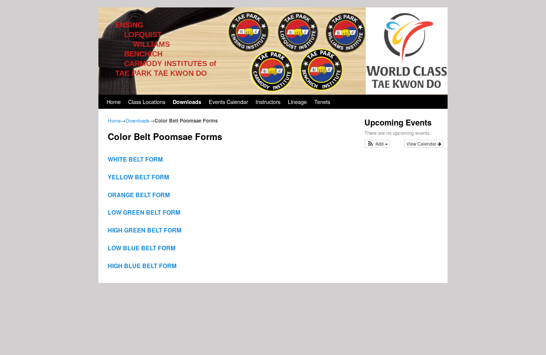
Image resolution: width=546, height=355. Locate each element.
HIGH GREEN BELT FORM (144, 230)
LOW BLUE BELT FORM (141, 248)
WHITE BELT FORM (135, 159)
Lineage (297, 101)
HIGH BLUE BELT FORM (142, 265)
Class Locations (146, 101)
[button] (377, 143)
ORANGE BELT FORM (139, 194)
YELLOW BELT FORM (138, 177)
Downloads (187, 101)
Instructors (268, 101)
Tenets (322, 101)
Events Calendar (228, 101)
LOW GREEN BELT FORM (144, 212)
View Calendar (422, 143)
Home (114, 101)
